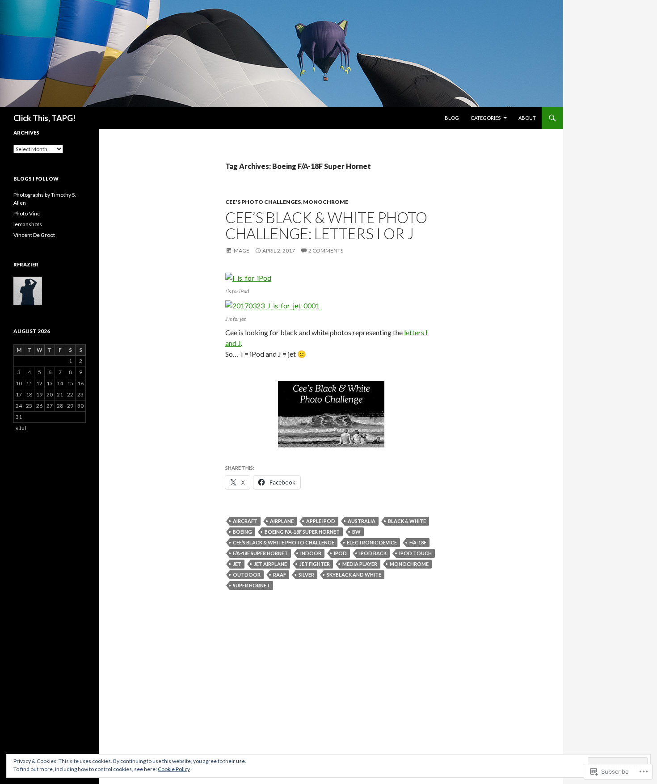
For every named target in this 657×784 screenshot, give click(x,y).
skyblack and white (354, 574)
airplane (282, 521)
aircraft (245, 521)
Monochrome (325, 201)
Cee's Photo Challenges (263, 201)
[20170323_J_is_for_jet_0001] (272, 304)
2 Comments (325, 250)
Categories (486, 118)
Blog (452, 118)
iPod (340, 553)
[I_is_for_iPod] (248, 277)
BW (356, 532)
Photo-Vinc (26, 213)
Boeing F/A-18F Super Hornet (302, 532)
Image (240, 250)
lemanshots (27, 224)
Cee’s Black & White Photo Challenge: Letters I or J (326, 225)
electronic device (372, 542)
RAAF (279, 574)
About (527, 118)
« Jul (21, 428)
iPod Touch (415, 553)
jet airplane (270, 564)
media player (359, 564)
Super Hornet (251, 585)
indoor (310, 553)
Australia (361, 521)
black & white (407, 521)
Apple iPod (320, 521)
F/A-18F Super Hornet (260, 553)
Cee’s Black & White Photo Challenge (283, 542)
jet (237, 564)
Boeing (242, 532)
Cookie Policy (174, 769)
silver (306, 574)
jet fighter (314, 564)
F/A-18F (417, 542)
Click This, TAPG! (44, 118)
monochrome (409, 564)
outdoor (247, 574)
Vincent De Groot (34, 235)
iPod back (373, 553)
